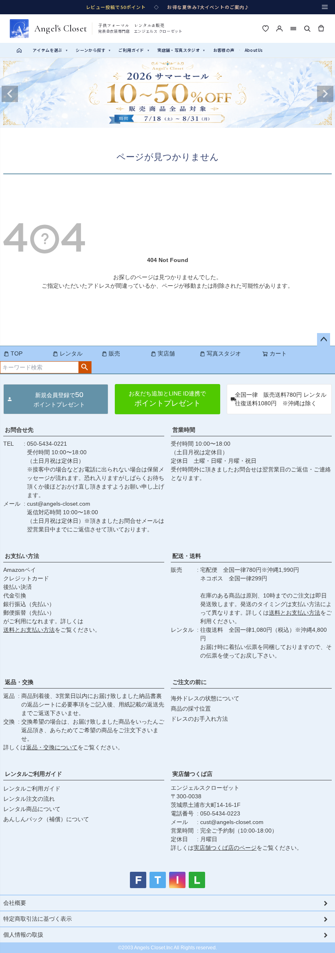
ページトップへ (323, 339)
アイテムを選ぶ (50, 50)
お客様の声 (223, 50)
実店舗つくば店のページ (225, 847)
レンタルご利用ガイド (33, 774)
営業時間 (183, 430)
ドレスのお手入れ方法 (199, 718)
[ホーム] (19, 50)
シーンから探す (93, 50)
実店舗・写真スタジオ (181, 50)
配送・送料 (186, 556)
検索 (84, 367)
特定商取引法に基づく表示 (37, 918)
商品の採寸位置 (191, 708)
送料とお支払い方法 (29, 629)
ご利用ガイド (133, 50)
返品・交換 (19, 682)
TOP (16, 353)
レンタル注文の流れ (29, 798)
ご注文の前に (189, 682)
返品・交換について (52, 747)
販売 (114, 353)
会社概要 (14, 903)
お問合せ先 (19, 430)
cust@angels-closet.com (58, 503)
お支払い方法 (22, 556)
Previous (10, 94)
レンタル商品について (31, 809)
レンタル (71, 353)
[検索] (307, 28)
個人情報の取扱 (23, 934)
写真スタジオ (224, 353)
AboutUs (254, 50)
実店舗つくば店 (192, 774)
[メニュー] (325, 7)
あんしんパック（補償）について (46, 819)
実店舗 (166, 353)
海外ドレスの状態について (205, 698)
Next (325, 94)
